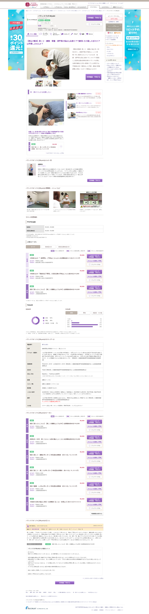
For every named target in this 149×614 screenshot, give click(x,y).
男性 (84, 313)
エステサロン (105, 7)
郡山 (27, 592)
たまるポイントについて (113, 36)
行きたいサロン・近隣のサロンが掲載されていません (114, 66)
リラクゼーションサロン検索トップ (99, 3)
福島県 (44, 592)
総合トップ (28, 10)
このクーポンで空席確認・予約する (94, 256)
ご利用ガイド (120, 610)
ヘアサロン (46, 7)
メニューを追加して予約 (95, 260)
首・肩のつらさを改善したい (79, 592)
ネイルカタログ (82, 7)
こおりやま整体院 (55, 601)
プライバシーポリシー (110, 610)
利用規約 (101, 610)
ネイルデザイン (110, 55)
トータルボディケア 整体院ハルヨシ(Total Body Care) (38, 601)
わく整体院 (61, 601)
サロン (108, 47)
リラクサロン (93, 7)
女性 (71, 313)
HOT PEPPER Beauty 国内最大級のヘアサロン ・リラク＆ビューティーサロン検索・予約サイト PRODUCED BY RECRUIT (32, 5)
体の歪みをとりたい (93, 592)
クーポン (109, 51)
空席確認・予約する (94, 18)
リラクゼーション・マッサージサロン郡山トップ (93, 10)
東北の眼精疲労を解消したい (32, 596)
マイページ (114, 3)
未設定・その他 (97, 313)
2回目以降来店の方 (64, 247)
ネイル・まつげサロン (69, 7)
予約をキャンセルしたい (113, 76)
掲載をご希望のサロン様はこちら (114, 607)
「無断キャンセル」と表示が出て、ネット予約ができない (114, 79)
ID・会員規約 (95, 610)
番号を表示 (45, 344)
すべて (33, 247)
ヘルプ (121, 3)
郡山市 (49, 592)
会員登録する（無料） (114, 21)
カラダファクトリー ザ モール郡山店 (88, 601)
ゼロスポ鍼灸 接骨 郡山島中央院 (72, 601)
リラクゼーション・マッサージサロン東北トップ (68, 10)
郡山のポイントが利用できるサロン (49, 596)
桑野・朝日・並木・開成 (35, 592)
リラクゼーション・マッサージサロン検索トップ (44, 10)
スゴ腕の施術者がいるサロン (64, 592)
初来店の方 (48, 247)
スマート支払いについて (113, 63)
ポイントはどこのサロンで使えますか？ (114, 70)
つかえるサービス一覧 (112, 37)
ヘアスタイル (58, 7)
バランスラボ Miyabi (46, 16)
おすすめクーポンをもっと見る (55, 153)
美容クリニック (117, 7)
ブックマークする (95, 24)
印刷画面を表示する (96, 513)
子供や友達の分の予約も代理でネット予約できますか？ (114, 73)
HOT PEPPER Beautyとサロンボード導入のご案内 (89, 607)
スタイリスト (110, 49)
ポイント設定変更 (111, 39)
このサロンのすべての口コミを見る (93, 578)
